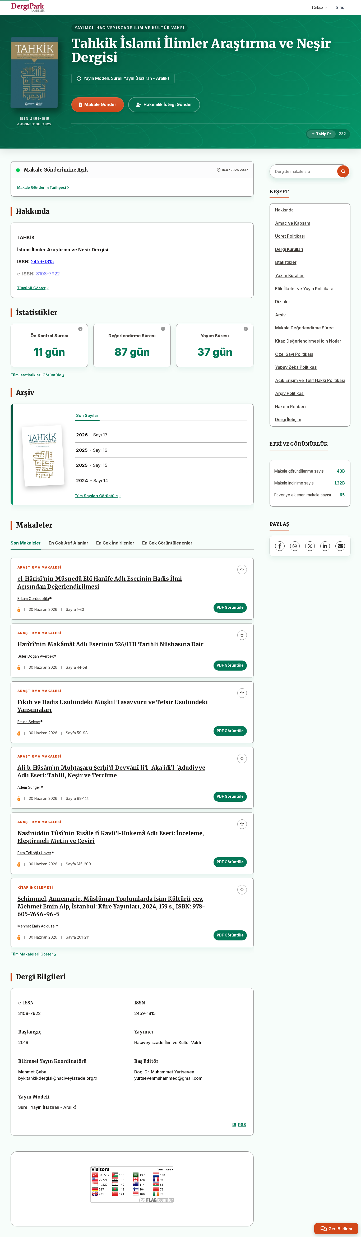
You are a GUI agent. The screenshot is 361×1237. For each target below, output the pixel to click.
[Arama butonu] (343, 171)
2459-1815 (42, 261)
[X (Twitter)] (310, 546)
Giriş (340, 7)
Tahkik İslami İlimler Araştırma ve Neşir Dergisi (201, 50)
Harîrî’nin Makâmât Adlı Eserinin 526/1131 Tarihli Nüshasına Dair (110, 644)
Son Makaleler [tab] (26, 543)
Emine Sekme (28, 722)
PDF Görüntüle (230, 607)
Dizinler (282, 301)
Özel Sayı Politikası (294, 354)
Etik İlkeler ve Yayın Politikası (304, 288)
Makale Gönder (100, 104)
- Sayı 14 (92, 480)
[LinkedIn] (325, 546)
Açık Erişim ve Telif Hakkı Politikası (310, 380)
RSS (242, 1124)
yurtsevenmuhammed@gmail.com (168, 1078)
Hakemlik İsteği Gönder (168, 104)
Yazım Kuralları (289, 275)
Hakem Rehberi (290, 406)
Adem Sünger (28, 787)
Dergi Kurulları (289, 249)
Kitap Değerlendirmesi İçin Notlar (308, 341)
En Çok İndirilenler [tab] (115, 543)
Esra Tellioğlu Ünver (34, 853)
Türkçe (317, 7)
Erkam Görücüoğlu (33, 599)
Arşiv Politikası (289, 393)
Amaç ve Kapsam (292, 223)
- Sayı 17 (92, 434)
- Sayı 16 (91, 450)
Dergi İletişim (288, 419)
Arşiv (280, 314)
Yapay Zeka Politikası (296, 367)
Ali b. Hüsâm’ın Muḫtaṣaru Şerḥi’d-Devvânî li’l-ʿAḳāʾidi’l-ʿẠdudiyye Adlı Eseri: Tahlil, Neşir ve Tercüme (111, 771)
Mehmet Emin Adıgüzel (36, 926)
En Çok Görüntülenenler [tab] (167, 543)
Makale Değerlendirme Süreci (305, 327)
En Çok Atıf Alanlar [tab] (68, 543)
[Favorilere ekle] (242, 569)
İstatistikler (286, 262)
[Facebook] (280, 546)
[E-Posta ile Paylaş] (340, 546)
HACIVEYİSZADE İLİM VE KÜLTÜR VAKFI (140, 28)
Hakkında (284, 210)
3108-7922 (48, 273)
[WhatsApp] (295, 546)
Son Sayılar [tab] (87, 415)
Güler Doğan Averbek (35, 656)
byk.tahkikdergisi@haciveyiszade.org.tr (57, 1078)
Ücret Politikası (290, 236)
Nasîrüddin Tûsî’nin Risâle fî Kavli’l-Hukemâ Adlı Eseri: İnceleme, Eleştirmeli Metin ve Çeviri (110, 837)
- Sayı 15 (91, 465)
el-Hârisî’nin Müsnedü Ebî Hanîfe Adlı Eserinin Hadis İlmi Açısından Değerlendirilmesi (99, 582)
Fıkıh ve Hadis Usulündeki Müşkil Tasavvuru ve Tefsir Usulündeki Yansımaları (112, 706)
